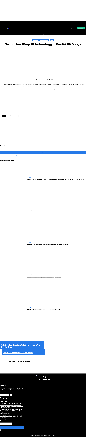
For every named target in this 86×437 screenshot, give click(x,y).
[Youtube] (11, 395)
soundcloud (15, 115)
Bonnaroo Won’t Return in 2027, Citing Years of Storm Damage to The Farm (44, 277)
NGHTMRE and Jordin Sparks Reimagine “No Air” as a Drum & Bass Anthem (44, 309)
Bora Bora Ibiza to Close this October (18, 353)
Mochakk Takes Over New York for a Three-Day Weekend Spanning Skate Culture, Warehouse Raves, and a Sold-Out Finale (55, 179)
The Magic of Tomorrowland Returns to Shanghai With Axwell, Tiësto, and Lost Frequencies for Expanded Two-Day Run (54, 212)
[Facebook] (1, 395)
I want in (43, 152)
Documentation (44, 40)
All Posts (35, 40)
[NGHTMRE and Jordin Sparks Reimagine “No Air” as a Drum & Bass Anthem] (13, 308)
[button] (43, 34)
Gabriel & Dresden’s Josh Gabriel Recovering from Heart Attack (21, 346)
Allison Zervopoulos (40, 79)
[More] (65, 49)
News (52, 40)
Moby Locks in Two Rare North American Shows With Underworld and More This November (48, 244)
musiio (9, 115)
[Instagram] (4, 395)
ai (6, 115)
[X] (7, 395)
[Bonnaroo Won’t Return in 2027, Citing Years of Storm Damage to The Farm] (13, 276)
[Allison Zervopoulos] (34, 80)
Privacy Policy (13, 429)
